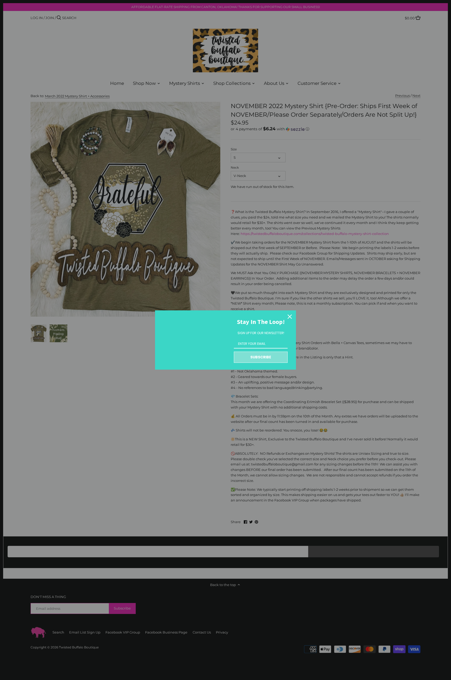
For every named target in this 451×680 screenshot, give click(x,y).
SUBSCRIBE (260, 357)
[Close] (289, 316)
